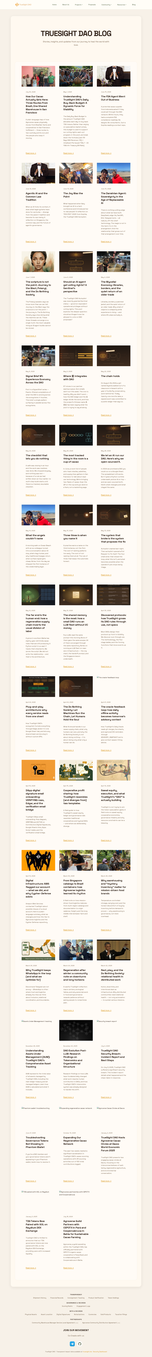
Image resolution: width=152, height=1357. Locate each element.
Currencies (92, 1314)
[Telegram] (72, 1343)
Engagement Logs (83, 1306)
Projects (78, 5)
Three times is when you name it (75, 537)
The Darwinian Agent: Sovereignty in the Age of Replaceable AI (113, 198)
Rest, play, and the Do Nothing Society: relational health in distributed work (112, 974)
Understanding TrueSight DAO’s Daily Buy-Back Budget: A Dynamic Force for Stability (76, 103)
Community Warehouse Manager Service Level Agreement (53, 1323)
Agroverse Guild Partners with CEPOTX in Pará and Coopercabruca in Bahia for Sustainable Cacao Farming (76, 1229)
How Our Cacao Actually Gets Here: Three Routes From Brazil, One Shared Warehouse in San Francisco (37, 104)
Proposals (92, 5)
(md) (76, 1323)
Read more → (31, 153)
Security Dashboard (100, 1352)
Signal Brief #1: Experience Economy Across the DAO (38, 379)
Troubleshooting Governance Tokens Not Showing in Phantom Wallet (37, 1142)
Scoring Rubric (67, 1306)
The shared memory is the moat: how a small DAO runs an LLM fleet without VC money (75, 621)
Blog (134, 5)
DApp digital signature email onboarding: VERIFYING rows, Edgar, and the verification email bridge (36, 800)
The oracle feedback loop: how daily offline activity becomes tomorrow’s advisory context (113, 713)
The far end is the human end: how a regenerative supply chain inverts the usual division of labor (38, 623)
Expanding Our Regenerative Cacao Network (75, 1140)
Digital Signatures (63, 1314)
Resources (121, 5)
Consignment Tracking (76, 1298)
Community (106, 5)
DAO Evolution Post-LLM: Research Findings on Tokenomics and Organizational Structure (75, 1058)
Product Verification (96, 1298)
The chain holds (110, 376)
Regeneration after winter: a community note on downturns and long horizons (75, 974)
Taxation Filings (121, 1314)
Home (54, 5)
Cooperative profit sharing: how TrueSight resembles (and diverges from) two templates (75, 797)
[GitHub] (79, 1343)
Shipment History (39, 1298)
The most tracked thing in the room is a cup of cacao (75, 458)
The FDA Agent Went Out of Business (113, 98)
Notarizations (79, 1314)
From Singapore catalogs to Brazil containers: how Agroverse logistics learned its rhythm (74, 887)
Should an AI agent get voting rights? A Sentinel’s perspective (75, 286)
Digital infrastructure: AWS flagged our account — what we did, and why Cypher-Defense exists (38, 888)
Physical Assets (31, 1314)
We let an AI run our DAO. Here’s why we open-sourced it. (112, 458)
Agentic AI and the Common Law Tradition (36, 196)
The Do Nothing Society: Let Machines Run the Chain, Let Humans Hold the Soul (74, 713)
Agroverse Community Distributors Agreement (99, 1323)
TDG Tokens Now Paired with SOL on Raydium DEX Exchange (36, 1225)
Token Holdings (113, 1298)
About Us (65, 5)
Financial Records (56, 1298)
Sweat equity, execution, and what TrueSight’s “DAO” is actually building (113, 795)
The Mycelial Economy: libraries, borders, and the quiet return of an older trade (112, 288)
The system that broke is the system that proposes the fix (113, 538)
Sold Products (106, 1314)
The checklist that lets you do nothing (37, 457)
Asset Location (46, 1314)
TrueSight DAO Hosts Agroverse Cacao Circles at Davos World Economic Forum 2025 (113, 1144)
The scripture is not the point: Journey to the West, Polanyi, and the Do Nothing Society (38, 288)
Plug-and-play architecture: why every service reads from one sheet (37, 711)
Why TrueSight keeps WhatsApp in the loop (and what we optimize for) (38, 974)
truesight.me (87, 1352)
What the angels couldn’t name (35, 537)
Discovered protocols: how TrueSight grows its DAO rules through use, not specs (113, 619)
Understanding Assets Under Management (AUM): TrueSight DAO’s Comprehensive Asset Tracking (38, 1058)
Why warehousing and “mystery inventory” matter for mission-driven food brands (113, 887)
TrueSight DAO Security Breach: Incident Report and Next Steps (113, 1055)
